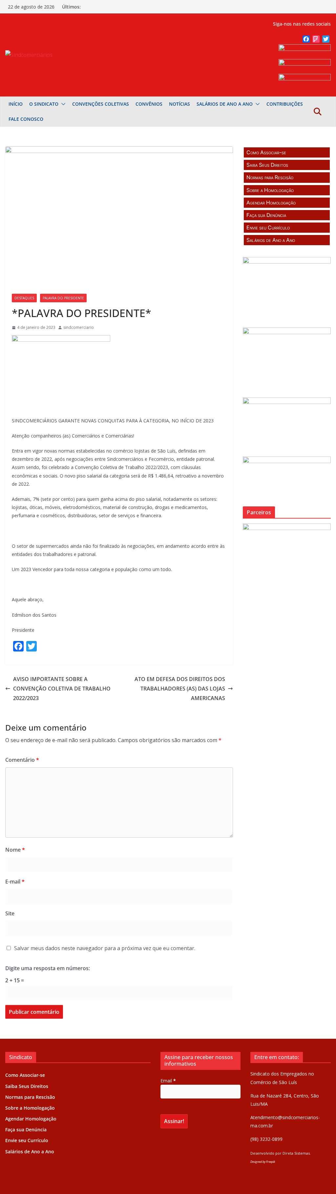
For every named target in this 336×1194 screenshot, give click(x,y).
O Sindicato (43, 104)
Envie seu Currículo (268, 227)
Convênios (149, 104)
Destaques (24, 298)
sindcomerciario (78, 327)
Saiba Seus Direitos (267, 165)
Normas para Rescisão (269, 177)
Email (168, 1080)
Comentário (22, 759)
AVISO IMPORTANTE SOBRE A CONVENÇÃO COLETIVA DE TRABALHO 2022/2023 (62, 688)
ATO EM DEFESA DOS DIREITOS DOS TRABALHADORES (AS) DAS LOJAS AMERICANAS (180, 688)
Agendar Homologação (271, 203)
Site (9, 913)
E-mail (15, 881)
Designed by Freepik (262, 1162)
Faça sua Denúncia (266, 215)
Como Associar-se (266, 152)
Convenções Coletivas (100, 104)
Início (16, 104)
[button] (62, 104)
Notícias (179, 104)
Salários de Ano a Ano (225, 104)
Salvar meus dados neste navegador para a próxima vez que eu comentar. (104, 948)
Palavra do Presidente (63, 298)
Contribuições (284, 104)
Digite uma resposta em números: (47, 968)
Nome (15, 849)
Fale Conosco (26, 119)
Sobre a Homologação (270, 190)
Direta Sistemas (296, 1153)
